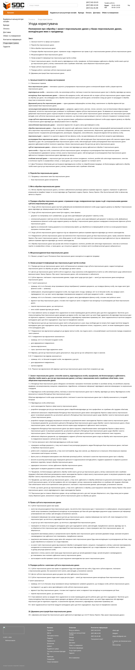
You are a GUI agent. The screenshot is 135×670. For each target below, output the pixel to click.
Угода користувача (75, 650)
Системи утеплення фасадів (56, 651)
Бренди (81, 13)
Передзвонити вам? (97, 639)
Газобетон (50, 630)
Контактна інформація (12, 40)
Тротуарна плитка (52, 635)
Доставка (96, 13)
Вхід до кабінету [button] (74, 630)
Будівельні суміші (53, 649)
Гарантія (6, 47)
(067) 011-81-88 (92, 8)
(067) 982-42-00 (92, 5)
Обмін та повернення (110, 13)
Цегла (49, 633)
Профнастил (51, 641)
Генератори (50, 659)
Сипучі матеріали (52, 662)
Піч (48, 654)
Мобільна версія (10, 640)
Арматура (50, 656)
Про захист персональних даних (112, 615)
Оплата (88, 13)
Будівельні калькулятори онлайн (63, 13)
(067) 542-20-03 (92, 2)
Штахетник (50, 643)
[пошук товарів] (76, 5)
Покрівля (50, 638)
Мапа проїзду (117, 645)
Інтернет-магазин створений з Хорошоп (13, 665)
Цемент (49, 646)
